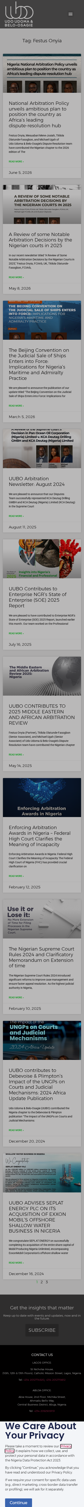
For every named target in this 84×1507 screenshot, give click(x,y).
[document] (42, 753)
